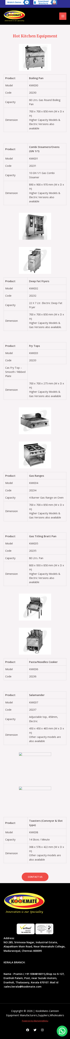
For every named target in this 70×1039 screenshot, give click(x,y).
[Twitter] (35, 1030)
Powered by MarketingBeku (35, 1020)
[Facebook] (27, 1030)
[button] (35, 877)
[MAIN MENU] (62, 16)
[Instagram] (42, 1030)
